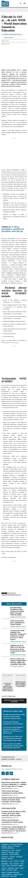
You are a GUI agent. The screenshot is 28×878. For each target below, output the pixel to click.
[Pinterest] (9, 47)
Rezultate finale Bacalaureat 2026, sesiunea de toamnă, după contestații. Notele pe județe (17, 611)
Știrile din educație (18, 617)
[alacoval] (2, 37)
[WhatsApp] (13, 47)
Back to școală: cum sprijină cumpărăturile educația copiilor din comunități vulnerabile (18, 661)
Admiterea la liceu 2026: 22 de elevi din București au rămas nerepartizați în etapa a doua (17, 649)
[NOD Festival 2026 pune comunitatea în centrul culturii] (5, 623)
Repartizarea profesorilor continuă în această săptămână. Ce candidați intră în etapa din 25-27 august (13, 784)
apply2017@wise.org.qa (12, 342)
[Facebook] (2, 47)
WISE (14, 593)
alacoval (11, 37)
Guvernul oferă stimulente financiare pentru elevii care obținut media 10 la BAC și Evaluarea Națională (7, 687)
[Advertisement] (14, 153)
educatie (10, 593)
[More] (20, 47)
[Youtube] (11, 773)
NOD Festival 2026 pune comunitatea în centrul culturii (17, 622)
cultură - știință (17, 666)
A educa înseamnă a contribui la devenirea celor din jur (12, 228)
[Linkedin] (16, 47)
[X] (6, 47)
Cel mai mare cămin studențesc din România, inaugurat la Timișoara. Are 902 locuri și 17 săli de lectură (18, 634)
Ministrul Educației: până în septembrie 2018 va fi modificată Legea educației (20, 684)
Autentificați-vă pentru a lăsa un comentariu (14, 701)
